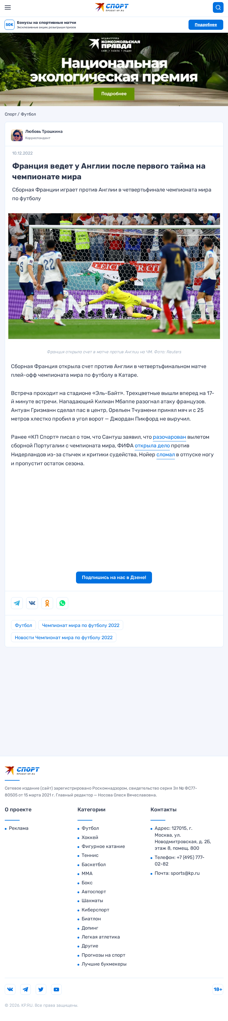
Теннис (90, 855)
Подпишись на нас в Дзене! (114, 577)
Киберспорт (95, 910)
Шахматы (92, 900)
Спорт (11, 114)
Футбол (28, 114)
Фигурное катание (103, 846)
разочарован (169, 437)
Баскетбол (94, 864)
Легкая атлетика (101, 937)
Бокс (87, 882)
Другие (90, 946)
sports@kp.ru (185, 873)
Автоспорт (94, 891)
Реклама (18, 828)
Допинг (90, 928)
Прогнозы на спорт (103, 955)
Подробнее (206, 24)
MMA (87, 873)
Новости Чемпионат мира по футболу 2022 (64, 637)
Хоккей (90, 837)
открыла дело (152, 445)
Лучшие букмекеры (104, 964)
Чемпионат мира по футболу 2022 (80, 625)
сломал (165, 454)
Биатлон (91, 919)
